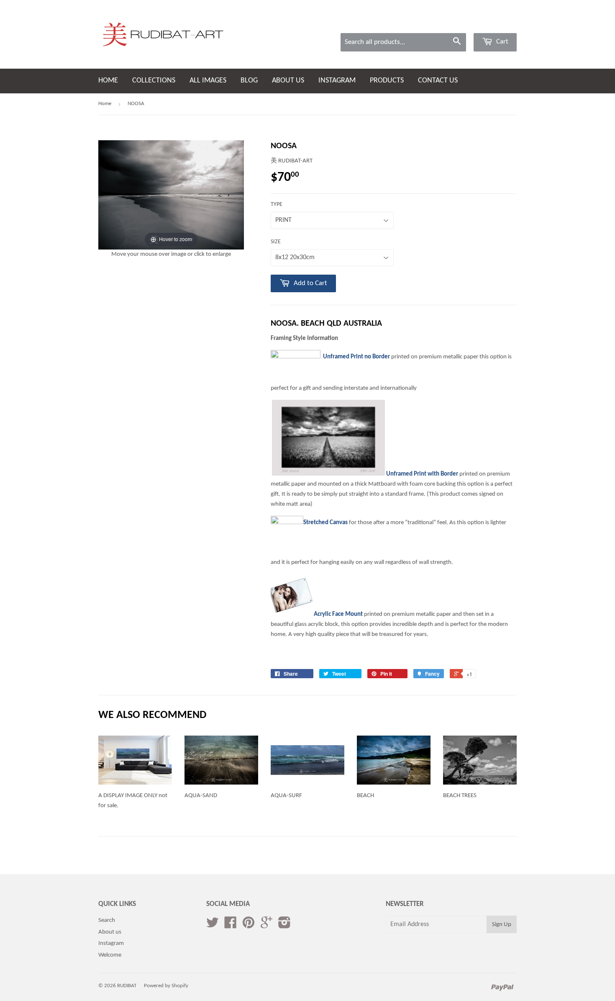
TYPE (276, 204)
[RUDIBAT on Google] (266, 926)
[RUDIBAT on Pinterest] (248, 926)
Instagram (111, 943)
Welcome (109, 955)
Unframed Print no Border (356, 357)
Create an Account (496, 22)
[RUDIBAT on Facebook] (230, 926)
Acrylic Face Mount (338, 614)
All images (208, 81)
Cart (501, 41)
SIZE (276, 242)
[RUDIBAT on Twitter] (212, 926)
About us (288, 81)
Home (108, 81)
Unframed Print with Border (422, 474)
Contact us (438, 81)
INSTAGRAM (337, 81)
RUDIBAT (126, 985)
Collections (153, 81)
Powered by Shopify (166, 985)
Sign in (455, 22)
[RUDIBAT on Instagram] (284, 926)
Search (106, 920)
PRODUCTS (387, 81)
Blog (249, 81)
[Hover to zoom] (171, 195)
